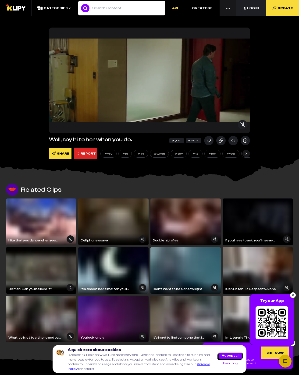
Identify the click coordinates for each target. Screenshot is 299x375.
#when (159, 153)
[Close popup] (293, 295)
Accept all (230, 355)
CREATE (285, 8)
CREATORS (202, 8)
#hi (125, 153)
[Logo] (16, 8)
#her (212, 153)
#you (108, 153)
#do (141, 153)
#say (179, 153)
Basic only (230, 363)
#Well (230, 153)
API (175, 8)
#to (195, 153)
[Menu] (228, 8)
